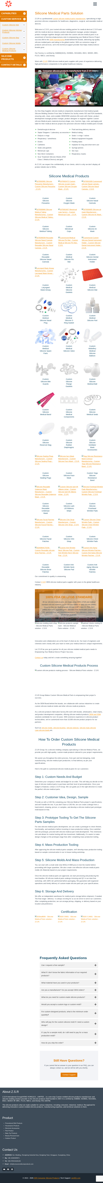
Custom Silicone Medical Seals (92, 412)
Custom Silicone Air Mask (92, 228)
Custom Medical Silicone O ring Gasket (69, 319)
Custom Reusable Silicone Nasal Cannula (45, 258)
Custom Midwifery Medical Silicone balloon (92, 351)
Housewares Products (12, 1125)
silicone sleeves (73, 728)
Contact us (39, 658)
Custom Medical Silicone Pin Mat (69, 258)
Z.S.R (45, 61)
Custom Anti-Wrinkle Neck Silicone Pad (69, 567)
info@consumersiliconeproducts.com (21, 1164)
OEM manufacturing (56, 40)
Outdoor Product (10, 1138)
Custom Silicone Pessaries (46, 200)
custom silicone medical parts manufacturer (69, 19)
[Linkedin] (12, 1169)
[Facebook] (8, 1169)
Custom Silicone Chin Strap (69, 539)
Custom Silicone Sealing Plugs (45, 475)
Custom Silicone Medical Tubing (46, 228)
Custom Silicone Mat (10, 25)
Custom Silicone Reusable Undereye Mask (45, 508)
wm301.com (75, 1178)
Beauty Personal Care (12, 1135)
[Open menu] (95, 4)
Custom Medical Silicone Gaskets (69, 288)
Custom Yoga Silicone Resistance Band (92, 476)
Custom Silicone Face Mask (69, 475)
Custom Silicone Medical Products (9, 50)
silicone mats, (85, 728)
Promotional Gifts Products (13, 1123)
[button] (46, 931)
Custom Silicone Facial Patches (45, 539)
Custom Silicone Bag (10, 38)
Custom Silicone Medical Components (69, 413)
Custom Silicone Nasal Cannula (92, 200)
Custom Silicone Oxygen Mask (69, 200)
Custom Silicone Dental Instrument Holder (92, 258)
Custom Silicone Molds (11, 43)
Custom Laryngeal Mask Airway (46, 287)
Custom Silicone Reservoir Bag (45, 442)
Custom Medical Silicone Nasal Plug (45, 319)
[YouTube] (4, 1169)
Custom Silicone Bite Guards (46, 381)
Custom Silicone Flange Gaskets (69, 382)
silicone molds (47, 728)
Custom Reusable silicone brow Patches (45, 568)
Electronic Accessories (12, 1128)
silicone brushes (59, 728)
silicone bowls (44, 730)
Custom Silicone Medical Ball (92, 381)
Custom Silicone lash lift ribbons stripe (69, 507)
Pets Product (9, 1130)
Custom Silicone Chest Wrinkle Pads (92, 539)
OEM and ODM (95, 714)
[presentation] (45, 188)
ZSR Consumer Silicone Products (46, 1178)
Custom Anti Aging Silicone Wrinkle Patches (92, 568)
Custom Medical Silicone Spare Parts (45, 349)
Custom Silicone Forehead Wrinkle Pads (92, 507)
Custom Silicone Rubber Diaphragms (69, 443)
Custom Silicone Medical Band (45, 412)
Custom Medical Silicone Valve (69, 348)
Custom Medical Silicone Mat (92, 287)
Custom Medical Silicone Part (92, 318)
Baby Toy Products (11, 1133)
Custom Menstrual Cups (69, 228)
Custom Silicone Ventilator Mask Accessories (92, 445)
